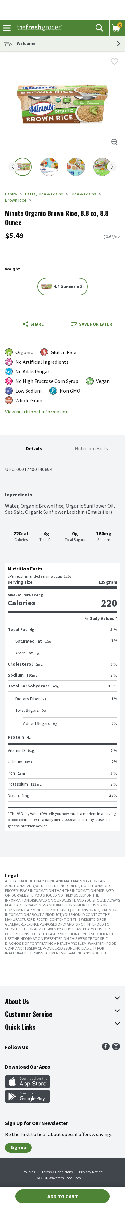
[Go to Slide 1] (23, 167)
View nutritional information (37, 412)
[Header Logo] (38, 28)
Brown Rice (16, 200)
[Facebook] (106, 1048)
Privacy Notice (91, 1171)
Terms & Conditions (57, 1171)
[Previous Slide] (13, 167)
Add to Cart (62, 1196)
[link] (92, 324)
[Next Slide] (112, 167)
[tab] (34, 448)
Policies (29, 1171)
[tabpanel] (62, 644)
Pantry (11, 194)
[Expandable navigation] (7, 28)
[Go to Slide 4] (102, 167)
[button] (99, 28)
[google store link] (27, 1101)
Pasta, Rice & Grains (44, 194)
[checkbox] (114, 61)
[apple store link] (27, 1086)
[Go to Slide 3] (76, 167)
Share (37, 324)
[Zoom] (114, 142)
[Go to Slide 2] (49, 167)
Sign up (18, 1147)
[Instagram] (116, 1048)
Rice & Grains (83, 194)
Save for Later (95, 324)
